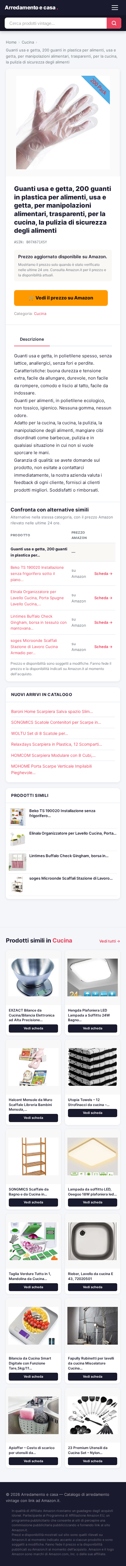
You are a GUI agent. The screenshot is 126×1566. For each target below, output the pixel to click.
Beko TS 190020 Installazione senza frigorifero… (62, 813)
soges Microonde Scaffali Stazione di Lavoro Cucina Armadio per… (34, 646)
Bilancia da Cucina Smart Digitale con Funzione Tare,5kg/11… (30, 1363)
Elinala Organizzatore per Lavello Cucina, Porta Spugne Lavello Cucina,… (37, 597)
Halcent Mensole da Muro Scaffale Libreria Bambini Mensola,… (30, 1105)
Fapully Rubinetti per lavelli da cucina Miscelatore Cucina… (91, 1363)
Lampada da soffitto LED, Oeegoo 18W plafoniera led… (92, 1191)
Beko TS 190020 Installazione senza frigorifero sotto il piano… (37, 573)
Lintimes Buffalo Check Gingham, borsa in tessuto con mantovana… (39, 622)
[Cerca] (114, 23)
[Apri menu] (114, 7)
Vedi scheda (33, 1028)
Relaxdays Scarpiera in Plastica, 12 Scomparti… (56, 744)
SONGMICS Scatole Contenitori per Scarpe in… (56, 722)
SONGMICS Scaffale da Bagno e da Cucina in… (29, 1191)
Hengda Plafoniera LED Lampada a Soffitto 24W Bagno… (89, 1015)
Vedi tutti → (109, 941)
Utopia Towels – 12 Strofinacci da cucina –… (89, 1102)
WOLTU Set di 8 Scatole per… (39, 733)
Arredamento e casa (31, 7)
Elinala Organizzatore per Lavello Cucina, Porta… (72, 833)
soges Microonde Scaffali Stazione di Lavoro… (71, 878)
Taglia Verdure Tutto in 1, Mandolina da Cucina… (30, 1276)
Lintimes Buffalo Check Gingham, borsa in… (68, 855)
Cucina (28, 42)
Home (11, 42)
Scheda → (103, 573)
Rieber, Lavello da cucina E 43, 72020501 (90, 1276)
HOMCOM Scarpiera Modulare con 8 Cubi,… (53, 755)
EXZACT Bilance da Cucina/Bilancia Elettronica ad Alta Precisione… (32, 1015)
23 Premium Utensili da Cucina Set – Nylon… (88, 1450)
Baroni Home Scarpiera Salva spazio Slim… (52, 711)
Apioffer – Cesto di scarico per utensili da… (32, 1450)
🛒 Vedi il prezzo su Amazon (61, 298)
